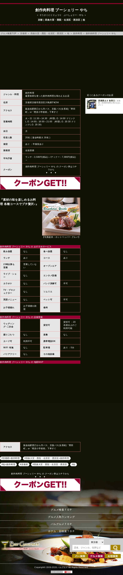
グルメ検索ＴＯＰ (61, 509)
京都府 (23, 33)
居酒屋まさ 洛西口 (106, 101)
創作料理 (77, 33)
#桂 (73, 464)
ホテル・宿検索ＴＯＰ (61, 531)
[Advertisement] (61, 62)
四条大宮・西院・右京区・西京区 (47, 33)
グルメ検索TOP (8, 33)
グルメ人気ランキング (61, 517)
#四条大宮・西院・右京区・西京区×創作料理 (47, 458)
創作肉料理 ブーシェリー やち (101, 33)
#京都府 (24, 464)
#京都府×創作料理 (11, 458)
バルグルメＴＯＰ (61, 524)
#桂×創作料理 (8, 464)
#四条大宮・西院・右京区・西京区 (50, 464)
